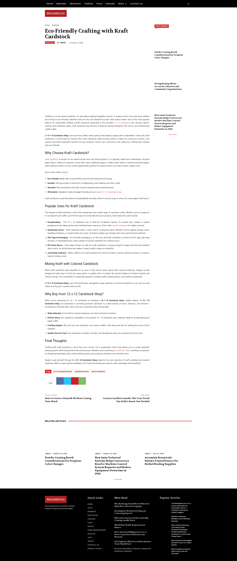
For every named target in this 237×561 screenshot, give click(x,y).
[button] (188, 3)
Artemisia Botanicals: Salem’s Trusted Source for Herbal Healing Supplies (161, 461)
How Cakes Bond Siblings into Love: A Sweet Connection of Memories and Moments (130, 534)
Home (47, 25)
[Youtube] (55, 515)
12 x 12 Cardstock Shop (111, 192)
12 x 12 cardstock (122, 123)
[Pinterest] (75, 381)
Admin (63, 42)
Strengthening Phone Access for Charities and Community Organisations (168, 86)
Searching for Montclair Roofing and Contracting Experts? (130, 512)
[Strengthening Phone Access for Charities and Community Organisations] (173, 74)
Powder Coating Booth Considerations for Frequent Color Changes (168, 55)
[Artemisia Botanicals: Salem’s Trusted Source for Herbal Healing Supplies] (168, 441)
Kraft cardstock (51, 159)
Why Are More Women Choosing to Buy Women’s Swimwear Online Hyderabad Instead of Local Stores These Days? (180, 531)
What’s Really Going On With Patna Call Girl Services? (180, 551)
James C (48, 454)
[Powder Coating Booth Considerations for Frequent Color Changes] (173, 42)
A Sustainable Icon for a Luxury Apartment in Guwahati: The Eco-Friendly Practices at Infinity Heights (181, 508)
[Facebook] (60, 381)
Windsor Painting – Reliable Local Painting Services (180, 518)
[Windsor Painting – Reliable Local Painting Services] (164, 518)
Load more (172, 134)
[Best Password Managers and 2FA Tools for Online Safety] (164, 542)
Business (55, 25)
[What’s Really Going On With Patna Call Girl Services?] (164, 551)
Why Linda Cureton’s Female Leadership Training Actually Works (131, 519)
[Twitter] (67, 381)
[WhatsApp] (82, 381)
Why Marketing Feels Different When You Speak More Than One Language (131, 505)
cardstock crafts (123, 350)
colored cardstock (120, 225)
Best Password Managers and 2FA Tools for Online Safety (181, 542)
